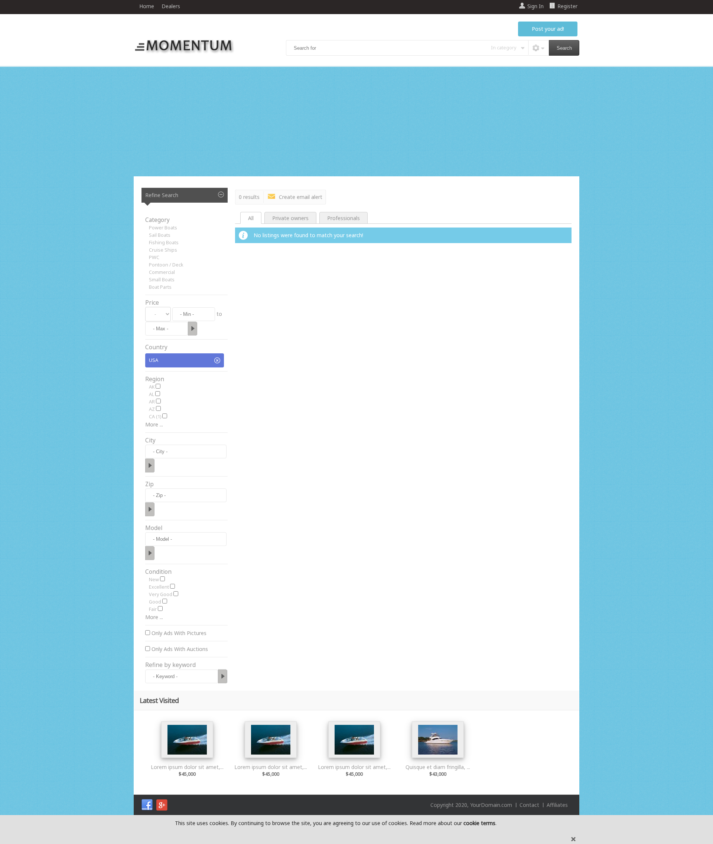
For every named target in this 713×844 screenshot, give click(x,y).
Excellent (159, 587)
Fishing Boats (164, 242)
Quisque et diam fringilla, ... (438, 767)
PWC (154, 257)
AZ (152, 409)
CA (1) (155, 416)
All (251, 218)
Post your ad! (548, 28)
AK (151, 387)
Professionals (343, 218)
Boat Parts (160, 287)
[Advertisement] (356, 122)
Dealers (171, 6)
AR (152, 402)
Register (567, 6)
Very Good (160, 594)
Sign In (535, 6)
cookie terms (479, 823)
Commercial (162, 272)
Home (146, 6)
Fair (153, 609)
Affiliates (557, 804)
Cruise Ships (163, 250)
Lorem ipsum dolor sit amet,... (187, 767)
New (154, 579)
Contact (529, 804)
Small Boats (162, 280)
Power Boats (163, 228)
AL (151, 394)
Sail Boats (159, 235)
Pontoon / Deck (166, 265)
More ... (154, 424)
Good (155, 602)
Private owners (290, 218)
